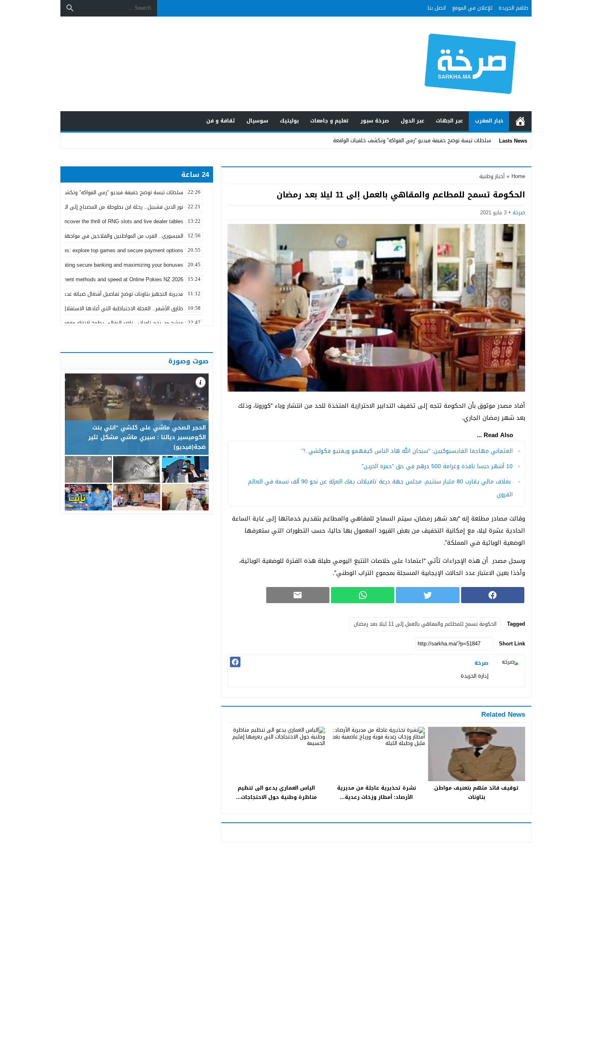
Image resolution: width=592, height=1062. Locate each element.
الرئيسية (520, 121)
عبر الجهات (449, 121)
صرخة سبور (374, 121)
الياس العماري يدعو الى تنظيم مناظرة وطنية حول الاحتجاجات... (276, 792)
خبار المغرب (489, 121)
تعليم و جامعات (329, 121)
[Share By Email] (297, 595)
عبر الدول (412, 121)
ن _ (487, 140)
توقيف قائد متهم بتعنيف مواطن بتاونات (476, 792)
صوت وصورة (188, 361)
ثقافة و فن (220, 121)
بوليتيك (289, 121)
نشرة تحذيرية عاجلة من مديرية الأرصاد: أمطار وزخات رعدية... (376, 792)
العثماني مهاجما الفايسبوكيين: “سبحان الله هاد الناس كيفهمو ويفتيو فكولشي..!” (407, 451)
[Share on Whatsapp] (362, 595)
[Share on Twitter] (427, 595)
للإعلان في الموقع (472, 8)
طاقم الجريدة (513, 8)
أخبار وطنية (492, 176)
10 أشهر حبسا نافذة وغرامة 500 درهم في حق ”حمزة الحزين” (437, 466)
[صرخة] (509, 671)
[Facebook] (235, 662)
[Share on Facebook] (492, 595)
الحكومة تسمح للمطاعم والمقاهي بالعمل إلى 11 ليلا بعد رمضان (425, 624)
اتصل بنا (437, 8)
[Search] (70, 8)
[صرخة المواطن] (443, 64)
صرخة (519, 212)
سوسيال (257, 121)
